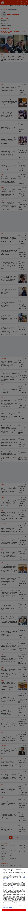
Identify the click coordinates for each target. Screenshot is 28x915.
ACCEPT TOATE (14, 910)
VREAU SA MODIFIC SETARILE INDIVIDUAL (14, 913)
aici (12, 887)
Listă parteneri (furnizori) (7, 907)
